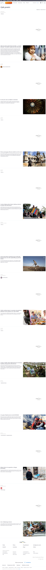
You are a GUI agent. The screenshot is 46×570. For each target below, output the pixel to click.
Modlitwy (24, 554)
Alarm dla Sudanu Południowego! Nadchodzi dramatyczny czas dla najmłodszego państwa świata (10, 257)
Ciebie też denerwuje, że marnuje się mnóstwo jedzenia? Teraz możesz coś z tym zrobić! (11, 311)
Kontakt (15, 567)
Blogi (14, 0)
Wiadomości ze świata (3, 223)
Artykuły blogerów (5, 553)
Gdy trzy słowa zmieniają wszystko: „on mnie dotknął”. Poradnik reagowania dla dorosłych (10, 46)
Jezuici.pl (4, 565)
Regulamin (6, 567)
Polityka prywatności (11, 567)
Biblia (1, 0)
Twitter (43, 0)
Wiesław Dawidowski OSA (6, 66)
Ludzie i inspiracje (3, 275)
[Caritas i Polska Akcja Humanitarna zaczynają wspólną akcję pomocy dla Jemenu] (34, 369)
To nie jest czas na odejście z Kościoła (9, 99)
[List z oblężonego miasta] (34, 529)
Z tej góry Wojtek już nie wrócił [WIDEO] (9, 415)
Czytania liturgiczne (26, 551)
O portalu (3, 567)
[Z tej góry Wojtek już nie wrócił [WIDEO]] (34, 422)
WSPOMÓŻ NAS (28, 562)
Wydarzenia (15, 2)
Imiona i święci (15, 554)
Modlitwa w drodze (9, 0)
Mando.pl (18, 565)
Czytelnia (15, 547)
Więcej (27, 2)
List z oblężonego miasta (6, 521)
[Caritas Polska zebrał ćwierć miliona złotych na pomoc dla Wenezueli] (34, 211)
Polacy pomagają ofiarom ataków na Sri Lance (11, 152)
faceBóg (17, 0)
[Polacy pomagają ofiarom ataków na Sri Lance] (34, 159)
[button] (40, 3)
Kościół (1, 118)
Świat (4, 545)
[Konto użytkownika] (45, 3)
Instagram (45, 0)
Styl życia (1, 381)
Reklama (22, 567)
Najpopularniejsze (43, 9)
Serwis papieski (5, 551)
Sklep (20, 0)
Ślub (3, 554)
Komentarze (20, 2)
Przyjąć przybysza (3, 433)
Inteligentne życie (37, 545)
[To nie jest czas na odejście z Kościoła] (34, 106)
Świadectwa (14, 553)
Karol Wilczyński (5, 277)
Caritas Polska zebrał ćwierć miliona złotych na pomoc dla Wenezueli (10, 205)
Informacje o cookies (26, 567)
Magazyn (4, 0)
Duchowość (14, 551)
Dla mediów (18, 567)
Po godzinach (26, 545)
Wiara (24, 2)
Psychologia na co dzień (26, 553)
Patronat (31, 567)
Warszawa (34, 2)
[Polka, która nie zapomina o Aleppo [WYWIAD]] (34, 474)
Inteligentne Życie (3, 12)
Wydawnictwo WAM (11, 565)
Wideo (34, 547)
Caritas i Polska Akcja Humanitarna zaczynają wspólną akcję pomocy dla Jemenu (11, 363)
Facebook (42, 0)
